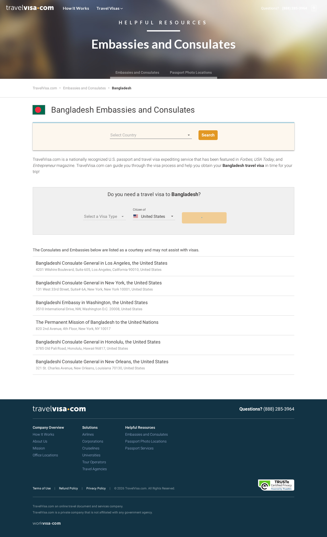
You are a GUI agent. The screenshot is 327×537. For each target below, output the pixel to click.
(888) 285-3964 (294, 8)
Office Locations (45, 455)
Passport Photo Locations (191, 72)
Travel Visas (108, 8)
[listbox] (151, 135)
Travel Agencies (94, 469)
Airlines (88, 434)
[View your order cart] (314, 8)
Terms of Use (42, 488)
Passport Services (139, 448)
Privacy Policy (96, 488)
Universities (91, 455)
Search (208, 135)
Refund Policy (69, 488)
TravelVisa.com (45, 88)
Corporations (92, 441)
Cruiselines (90, 448)
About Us (40, 441)
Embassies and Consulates (137, 72)
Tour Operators (94, 462)
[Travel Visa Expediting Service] (30, 8)
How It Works (76, 8)
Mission (39, 448)
